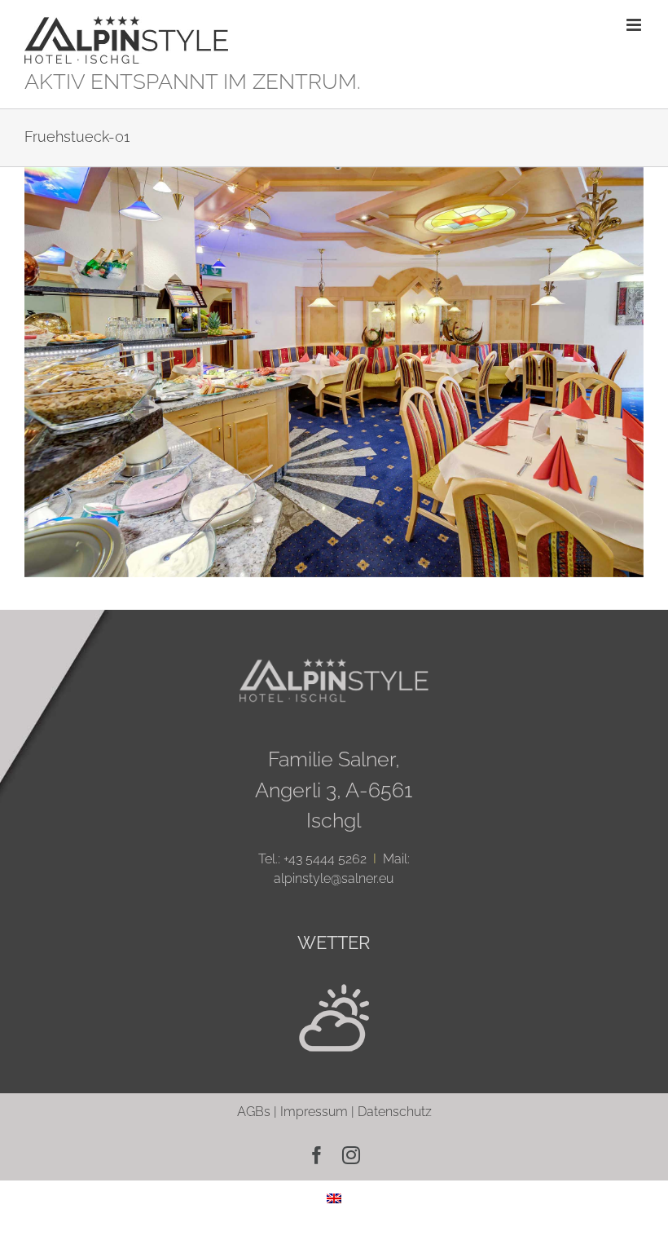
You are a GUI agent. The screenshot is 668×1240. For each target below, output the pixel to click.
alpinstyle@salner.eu (333, 878)
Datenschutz (395, 1111)
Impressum (314, 1111)
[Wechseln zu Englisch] (334, 1198)
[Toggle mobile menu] (635, 24)
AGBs (253, 1111)
